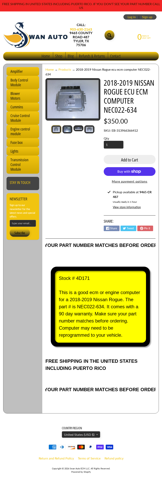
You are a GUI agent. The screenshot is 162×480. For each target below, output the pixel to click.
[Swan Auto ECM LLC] (35, 35)
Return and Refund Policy (56, 458)
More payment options (129, 181)
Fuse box (16, 142)
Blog (71, 56)
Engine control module (20, 131)
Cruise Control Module (20, 118)
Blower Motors (15, 96)
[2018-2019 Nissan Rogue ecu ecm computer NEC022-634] (56, 129)
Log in (132, 17)
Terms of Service (89, 458)
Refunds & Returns (92, 56)
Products (64, 69)
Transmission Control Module (19, 164)
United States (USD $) (79, 434)
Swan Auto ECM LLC (79, 468)
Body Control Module (19, 82)
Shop (58, 56)
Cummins (16, 107)
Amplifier (16, 71)
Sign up (147, 17)
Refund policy (114, 458)
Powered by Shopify (81, 472)
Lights (14, 151)
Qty (106, 138)
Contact (115, 56)
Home (45, 56)
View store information (127, 207)
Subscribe (19, 233)
